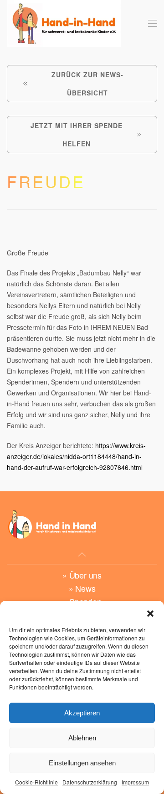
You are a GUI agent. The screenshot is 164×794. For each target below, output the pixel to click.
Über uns (85, 575)
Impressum (135, 782)
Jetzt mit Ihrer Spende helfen (77, 134)
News (85, 588)
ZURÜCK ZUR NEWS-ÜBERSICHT (87, 83)
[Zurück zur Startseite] (64, 23)
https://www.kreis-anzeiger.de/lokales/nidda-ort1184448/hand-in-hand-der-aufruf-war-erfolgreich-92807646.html (76, 456)
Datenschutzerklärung (89, 782)
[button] (150, 612)
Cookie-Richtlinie (36, 782)
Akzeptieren (82, 713)
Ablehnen (82, 738)
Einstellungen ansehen (82, 763)
